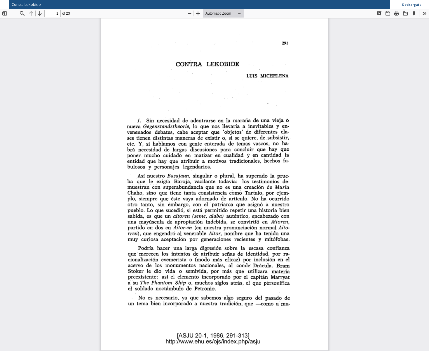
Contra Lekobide (26, 4)
